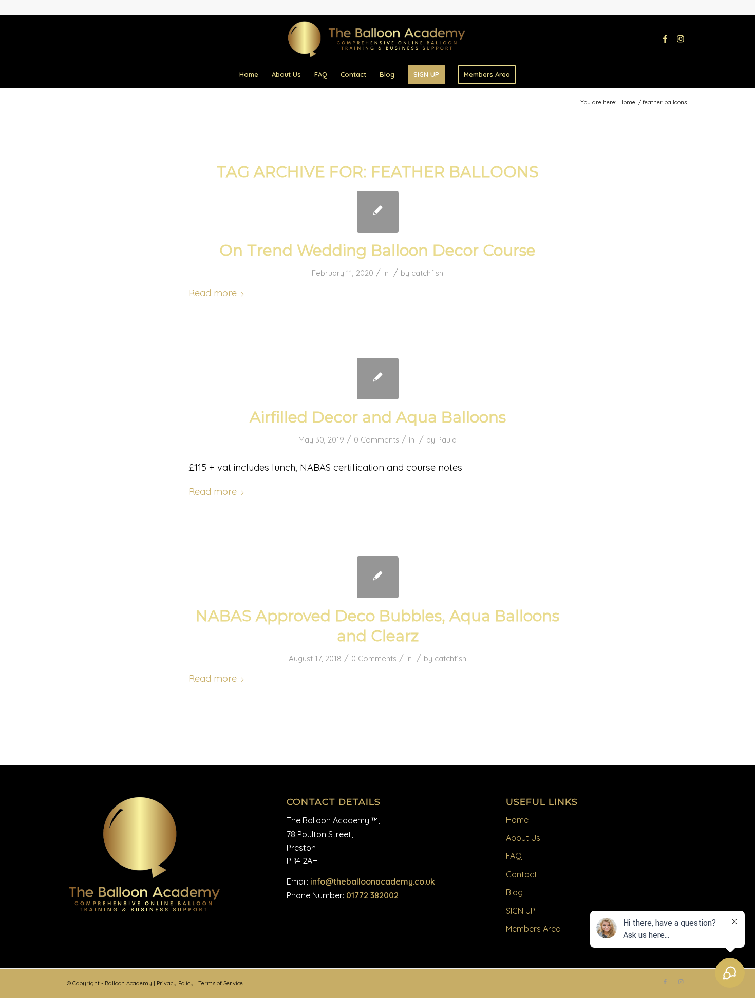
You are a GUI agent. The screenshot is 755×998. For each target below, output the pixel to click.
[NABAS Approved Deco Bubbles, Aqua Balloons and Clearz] (378, 577)
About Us (523, 838)
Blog (514, 892)
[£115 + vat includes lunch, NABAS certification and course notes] (378, 378)
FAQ (514, 856)
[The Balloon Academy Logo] (377, 39)
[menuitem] (249, 74)
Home (517, 820)
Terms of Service (220, 983)
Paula (447, 440)
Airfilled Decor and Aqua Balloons (378, 417)
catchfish (427, 273)
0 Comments (376, 440)
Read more (212, 293)
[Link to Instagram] (680, 38)
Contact (521, 874)
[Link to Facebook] (665, 38)
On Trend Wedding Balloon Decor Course (377, 250)
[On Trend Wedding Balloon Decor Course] (378, 212)
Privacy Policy (175, 983)
